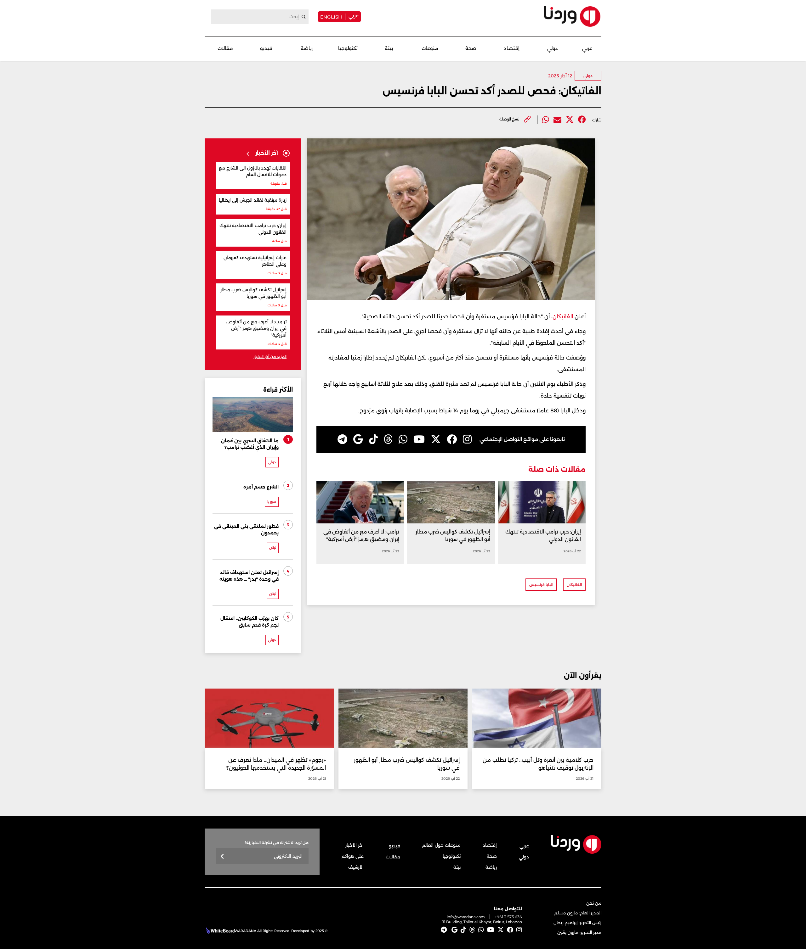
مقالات (225, 48)
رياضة (307, 48)
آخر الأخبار (354, 845)
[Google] (358, 439)
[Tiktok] (373, 439)
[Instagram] (467, 439)
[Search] (304, 17)
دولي (552, 48)
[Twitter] (570, 119)
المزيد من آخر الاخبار (270, 356)
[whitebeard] (220, 931)
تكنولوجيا (348, 48)
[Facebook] (582, 119)
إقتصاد (511, 48)
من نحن (593, 903)
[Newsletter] (222, 856)
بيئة (389, 48)
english (331, 17)
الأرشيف (356, 867)
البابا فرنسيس (541, 584)
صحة (470, 48)
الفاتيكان (564, 316)
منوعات (430, 48)
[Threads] (388, 439)
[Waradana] (572, 16)
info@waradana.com (466, 916)
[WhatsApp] (403, 439)
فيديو (266, 48)
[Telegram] (342, 439)
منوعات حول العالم (441, 845)
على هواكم (353, 856)
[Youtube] (419, 439)
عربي (354, 16)
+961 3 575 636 (508, 916)
